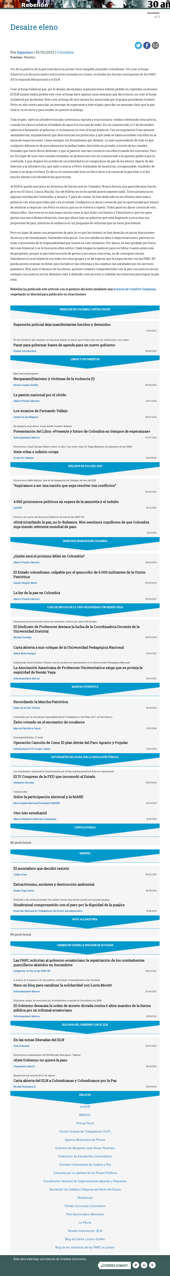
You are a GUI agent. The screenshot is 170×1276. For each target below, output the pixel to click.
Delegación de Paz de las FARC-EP (31, 970)
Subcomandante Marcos (26, 437)
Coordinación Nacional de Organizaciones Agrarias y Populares (85, 1181)
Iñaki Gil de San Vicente (26, 707)
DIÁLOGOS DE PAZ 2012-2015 (85, 466)
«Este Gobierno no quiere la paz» (40, 1060)
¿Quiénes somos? (114, 1266)
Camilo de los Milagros (25, 417)
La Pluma (85, 1222)
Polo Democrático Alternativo (85, 1214)
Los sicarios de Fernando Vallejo (40, 410)
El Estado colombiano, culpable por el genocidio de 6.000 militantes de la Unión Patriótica (79, 574)
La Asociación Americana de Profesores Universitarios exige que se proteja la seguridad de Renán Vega (77, 670)
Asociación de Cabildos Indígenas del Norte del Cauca (85, 1189)
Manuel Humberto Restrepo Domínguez (34, 818)
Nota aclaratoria (85, 919)
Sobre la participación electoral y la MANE (48, 796)
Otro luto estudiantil (30, 813)
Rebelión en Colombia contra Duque (85, 309)
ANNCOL (85, 1115)
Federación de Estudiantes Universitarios (85, 1156)
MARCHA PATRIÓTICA (85, 686)
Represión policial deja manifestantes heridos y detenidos (61, 324)
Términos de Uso (98, 1259)
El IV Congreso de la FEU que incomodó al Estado (54, 776)
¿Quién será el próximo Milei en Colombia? (49, 556)
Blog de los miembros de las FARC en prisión (85, 1247)
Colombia (65, 52)
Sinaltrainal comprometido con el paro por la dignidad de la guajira (68, 904)
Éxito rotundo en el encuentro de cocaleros (49, 722)
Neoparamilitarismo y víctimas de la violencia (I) (54, 378)
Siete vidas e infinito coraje (35, 451)
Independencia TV (23, 748)
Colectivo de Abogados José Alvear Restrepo (85, 1148)
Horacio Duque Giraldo (25, 384)
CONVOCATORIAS (85, 827)
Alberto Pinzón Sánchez (26, 400)
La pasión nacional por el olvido (39, 394)
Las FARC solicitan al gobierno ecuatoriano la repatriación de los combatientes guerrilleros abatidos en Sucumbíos (78, 962)
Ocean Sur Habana (23, 457)
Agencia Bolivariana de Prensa (85, 1140)
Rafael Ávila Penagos (24, 653)
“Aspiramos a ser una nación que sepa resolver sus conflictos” (64, 485)
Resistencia (85, 1197)
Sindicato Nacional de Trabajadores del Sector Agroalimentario (48, 910)
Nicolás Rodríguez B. (24, 1086)
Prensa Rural (85, 1123)
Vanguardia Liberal (23, 1066)
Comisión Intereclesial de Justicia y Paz (85, 1164)
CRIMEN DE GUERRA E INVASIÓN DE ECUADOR (85, 945)
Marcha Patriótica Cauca (26, 728)
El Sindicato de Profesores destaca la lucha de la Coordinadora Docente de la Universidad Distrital (76, 629)
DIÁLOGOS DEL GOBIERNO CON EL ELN (85, 1024)
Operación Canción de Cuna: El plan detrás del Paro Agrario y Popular (70, 742)
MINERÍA (85, 853)
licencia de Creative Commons (134, 289)
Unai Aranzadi (21, 1045)
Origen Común (42, 748)
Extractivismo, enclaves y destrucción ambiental (53, 884)
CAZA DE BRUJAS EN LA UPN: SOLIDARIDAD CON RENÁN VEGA (85, 607)
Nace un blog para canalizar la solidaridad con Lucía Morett (62, 985)
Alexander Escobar (23, 782)
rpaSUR (17, 507)
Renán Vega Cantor (23, 890)
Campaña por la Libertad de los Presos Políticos (85, 1173)
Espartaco (25, 52)
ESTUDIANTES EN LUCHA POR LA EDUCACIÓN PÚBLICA (85, 757)
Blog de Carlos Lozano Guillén (85, 1239)
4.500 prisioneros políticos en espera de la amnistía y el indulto (66, 501)
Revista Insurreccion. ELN (85, 1231)
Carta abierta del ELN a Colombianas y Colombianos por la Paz (65, 1080)
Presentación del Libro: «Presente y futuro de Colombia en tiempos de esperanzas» (81, 431)
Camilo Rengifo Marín (25, 582)
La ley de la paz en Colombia (36, 592)
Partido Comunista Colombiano (85, 1206)
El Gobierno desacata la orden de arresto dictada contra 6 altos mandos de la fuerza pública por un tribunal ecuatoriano (82, 1008)
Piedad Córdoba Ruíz (24, 350)
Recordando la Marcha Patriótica (40, 701)
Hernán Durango (22, 637)
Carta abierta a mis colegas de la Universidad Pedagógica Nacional (68, 647)
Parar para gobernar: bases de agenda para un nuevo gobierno (64, 345)
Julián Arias (20, 874)
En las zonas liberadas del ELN (38, 1039)
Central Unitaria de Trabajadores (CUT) (85, 1131)
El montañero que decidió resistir (41, 868)
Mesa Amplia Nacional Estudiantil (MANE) (36, 803)
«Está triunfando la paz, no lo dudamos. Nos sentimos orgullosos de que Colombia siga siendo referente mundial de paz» (81, 524)
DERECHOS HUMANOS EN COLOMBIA (85, 540)
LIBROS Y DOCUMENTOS (85, 359)
